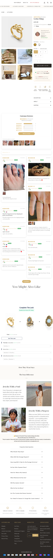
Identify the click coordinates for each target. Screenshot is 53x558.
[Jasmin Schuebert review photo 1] (39, 169)
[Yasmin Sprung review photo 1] (39, 206)
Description (37, 97)
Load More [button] (26, 281)
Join (35, 535)
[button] (37, 17)
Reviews (16, 528)
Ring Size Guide (43, 48)
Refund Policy (4, 538)
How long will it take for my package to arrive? (23, 462)
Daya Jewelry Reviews (45, 546)
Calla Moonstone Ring (8, 355)
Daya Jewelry (25, 552)
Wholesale (16, 533)
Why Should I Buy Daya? (17, 451)
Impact (36, 101)
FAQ (15, 543)
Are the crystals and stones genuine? (21, 493)
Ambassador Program (19, 531)
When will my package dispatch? (19, 457)
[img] (6, 157)
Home (2, 12)
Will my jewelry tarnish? (17, 483)
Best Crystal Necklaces (45, 539)
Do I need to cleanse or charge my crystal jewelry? (25, 498)
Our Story (16, 526)
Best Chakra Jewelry (45, 532)
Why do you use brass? (17, 488)
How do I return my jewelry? (18, 472)
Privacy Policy (4, 536)
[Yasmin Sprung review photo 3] (33, 223)
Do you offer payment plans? (18, 467)
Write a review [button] (26, 133)
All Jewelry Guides (44, 526)
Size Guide (3, 533)
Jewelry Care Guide (6, 531)
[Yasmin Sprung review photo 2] (29, 223)
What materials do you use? (18, 477)
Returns (3, 528)
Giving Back (17, 538)
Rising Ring (6, 349)
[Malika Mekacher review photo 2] (4, 193)
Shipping (36, 105)
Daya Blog (16, 536)
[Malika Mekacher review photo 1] (14, 177)
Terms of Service (18, 541)
